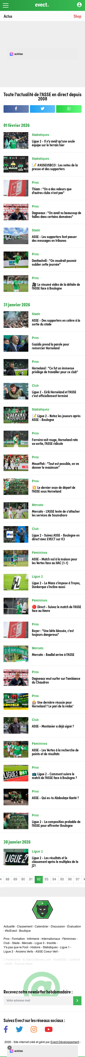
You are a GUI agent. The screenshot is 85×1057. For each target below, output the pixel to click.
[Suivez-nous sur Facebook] (6, 1030)
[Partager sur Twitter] (42, 109)
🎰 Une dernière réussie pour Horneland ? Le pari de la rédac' (52, 704)
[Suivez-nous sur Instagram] (34, 1030)
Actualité (9, 926)
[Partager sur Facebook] (16, 109)
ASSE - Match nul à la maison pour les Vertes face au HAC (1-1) (54, 560)
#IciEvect (11, 931)
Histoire (35, 947)
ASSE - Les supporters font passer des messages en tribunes (54, 238)
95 (62, 879)
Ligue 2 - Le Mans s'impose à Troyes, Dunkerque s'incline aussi (56, 584)
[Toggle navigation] (5, 5)
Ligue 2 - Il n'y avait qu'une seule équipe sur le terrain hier (53, 143)
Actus (8, 16)
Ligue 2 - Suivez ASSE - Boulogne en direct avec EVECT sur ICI (56, 537)
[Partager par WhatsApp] (68, 109)
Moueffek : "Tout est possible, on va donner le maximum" (55, 465)
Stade (36, 230)
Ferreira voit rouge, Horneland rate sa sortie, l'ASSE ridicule (55, 441)
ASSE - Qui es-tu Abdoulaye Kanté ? (55, 797)
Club (35, 385)
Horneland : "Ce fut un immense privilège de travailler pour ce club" (55, 369)
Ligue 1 (65, 947)
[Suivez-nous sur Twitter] (19, 1030)
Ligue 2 (37, 576)
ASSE (9, 964)
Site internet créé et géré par (46, 1042)
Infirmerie (33, 939)
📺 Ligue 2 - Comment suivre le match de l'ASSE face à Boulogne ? (54, 775)
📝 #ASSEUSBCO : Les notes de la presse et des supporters (55, 166)
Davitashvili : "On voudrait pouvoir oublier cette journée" (54, 262)
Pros (35, 182)
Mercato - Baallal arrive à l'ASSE (53, 654)
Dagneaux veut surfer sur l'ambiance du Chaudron (56, 680)
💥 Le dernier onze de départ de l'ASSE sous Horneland (53, 489)
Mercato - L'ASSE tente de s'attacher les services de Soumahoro (56, 513)
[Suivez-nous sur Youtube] (49, 1030)
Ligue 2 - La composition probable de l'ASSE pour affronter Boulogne (56, 823)
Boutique (25, 931)
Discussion (58, 926)
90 (23, 879)
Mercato (37, 505)
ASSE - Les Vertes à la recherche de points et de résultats (55, 751)
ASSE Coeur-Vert (46, 951)
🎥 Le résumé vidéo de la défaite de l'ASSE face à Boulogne (56, 286)
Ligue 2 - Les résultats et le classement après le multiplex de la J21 (55, 861)
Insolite (51, 943)
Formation (18, 939)
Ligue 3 (39, 943)
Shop (77, 16)
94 (54, 879)
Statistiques (40, 135)
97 (78, 879)
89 (15, 879)
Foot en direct (23, 964)
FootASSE (60, 959)
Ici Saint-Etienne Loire (37, 959)
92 (39, 879)
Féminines (39, 552)
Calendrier (41, 926)
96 (70, 879)
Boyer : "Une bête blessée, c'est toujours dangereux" (53, 632)
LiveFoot (74, 959)
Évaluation (74, 926)
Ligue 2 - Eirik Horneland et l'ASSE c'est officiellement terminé (54, 393)
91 (31, 879)
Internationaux (51, 939)
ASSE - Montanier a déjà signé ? (53, 726)
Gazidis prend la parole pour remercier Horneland (50, 346)
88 (7, 879)
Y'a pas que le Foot (16, 947)
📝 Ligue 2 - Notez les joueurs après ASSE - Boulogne (56, 417)
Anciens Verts (24, 951)
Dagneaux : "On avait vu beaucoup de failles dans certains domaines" (56, 214)
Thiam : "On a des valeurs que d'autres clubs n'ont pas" (52, 190)
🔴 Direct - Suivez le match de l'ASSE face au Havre (56, 608)
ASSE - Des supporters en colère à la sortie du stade (56, 322)
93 (46, 879)
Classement (24, 926)
